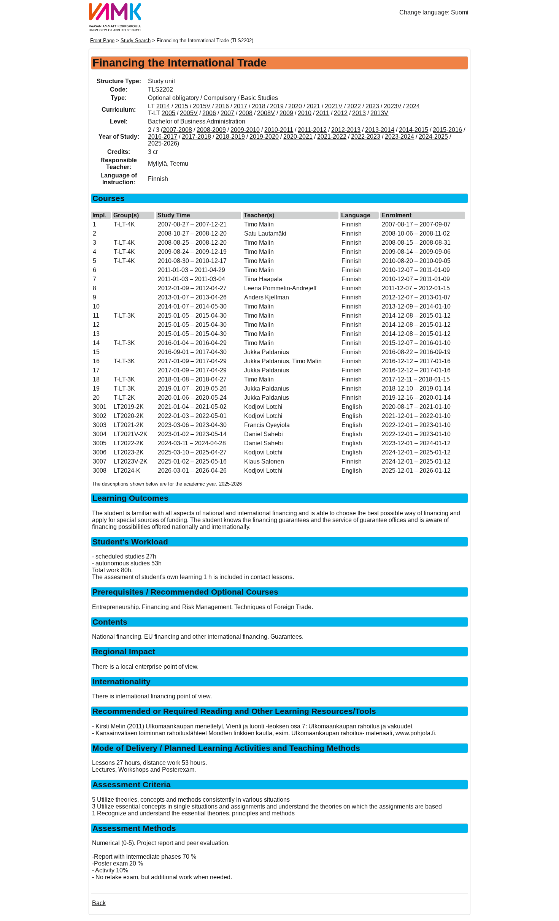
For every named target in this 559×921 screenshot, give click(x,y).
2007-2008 (177, 130)
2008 (246, 113)
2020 (295, 106)
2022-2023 (365, 136)
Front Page (102, 40)
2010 (304, 113)
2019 (277, 106)
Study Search (136, 40)
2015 (181, 106)
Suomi (459, 12)
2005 (168, 113)
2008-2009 (211, 130)
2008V (266, 113)
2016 (222, 106)
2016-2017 (162, 136)
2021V (334, 106)
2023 (372, 106)
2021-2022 (331, 136)
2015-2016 (447, 130)
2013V (379, 113)
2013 (359, 113)
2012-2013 (345, 130)
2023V (393, 106)
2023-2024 (399, 136)
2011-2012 (312, 130)
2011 (322, 113)
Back (99, 903)
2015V (202, 106)
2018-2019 (230, 136)
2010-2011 (278, 130)
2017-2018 (196, 136)
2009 (286, 113)
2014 (163, 106)
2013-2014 (379, 130)
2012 (341, 113)
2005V (189, 113)
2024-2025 (433, 136)
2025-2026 (162, 143)
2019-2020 (264, 136)
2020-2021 (298, 136)
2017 (240, 106)
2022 (354, 106)
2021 (313, 106)
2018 (258, 106)
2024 (413, 106)
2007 (227, 113)
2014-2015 (413, 130)
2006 (209, 113)
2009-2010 (245, 130)
